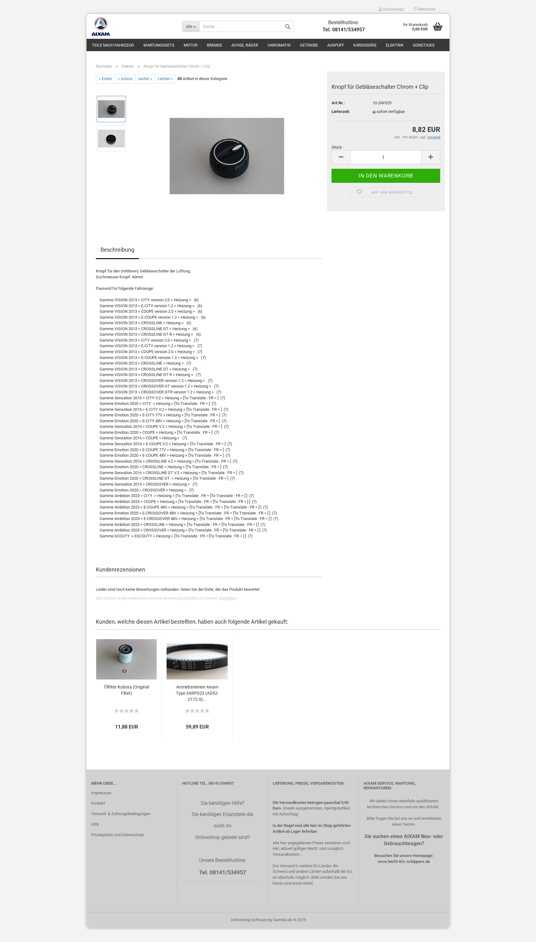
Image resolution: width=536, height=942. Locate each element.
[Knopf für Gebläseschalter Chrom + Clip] (227, 153)
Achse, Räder (244, 45)
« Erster (105, 78)
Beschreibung (117, 249)
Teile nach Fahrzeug (113, 45)
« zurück (125, 78)
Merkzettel (427, 9)
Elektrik (395, 45)
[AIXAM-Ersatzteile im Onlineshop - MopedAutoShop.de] (132, 26)
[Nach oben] (519, 932)
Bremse (214, 45)
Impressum (101, 793)
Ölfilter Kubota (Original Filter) (126, 690)
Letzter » (165, 78)
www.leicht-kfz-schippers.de (404, 861)
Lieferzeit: (341, 111)
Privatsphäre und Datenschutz (117, 834)
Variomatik (279, 45)
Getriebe (309, 45)
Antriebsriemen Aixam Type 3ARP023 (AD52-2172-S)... (197, 693)
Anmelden (227, 598)
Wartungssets (158, 45)
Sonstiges (424, 45)
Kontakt (98, 803)
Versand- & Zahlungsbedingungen (120, 813)
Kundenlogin (393, 9)
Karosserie (365, 45)
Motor (191, 45)
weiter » (145, 78)
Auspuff (335, 45)
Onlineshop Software (248, 919)
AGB (95, 824)
